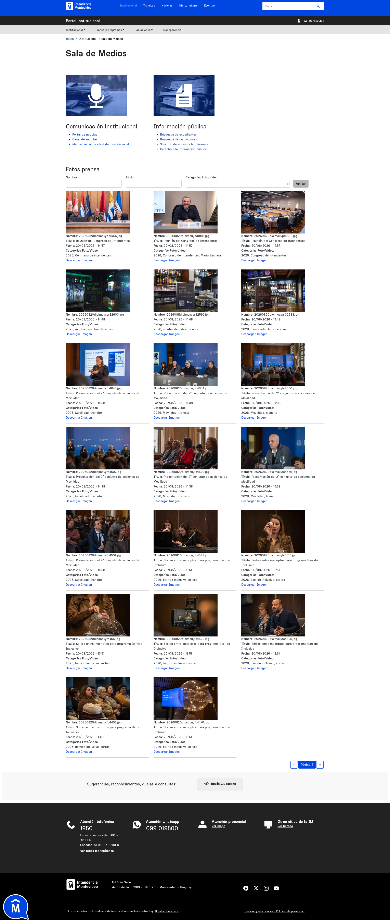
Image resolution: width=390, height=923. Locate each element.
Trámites (149, 5)
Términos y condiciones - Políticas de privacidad (274, 911)
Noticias (166, 5)
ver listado (285, 826)
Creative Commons (167, 911)
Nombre (71, 177)
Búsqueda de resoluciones (178, 139)
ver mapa (218, 826)
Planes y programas (108, 30)
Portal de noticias (84, 134)
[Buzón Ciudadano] (219, 784)
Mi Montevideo (314, 21)
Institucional (128, 5)
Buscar (318, 6)
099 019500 (162, 828)
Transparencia (172, 30)
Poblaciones (142, 30)
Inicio (70, 39)
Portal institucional (83, 20)
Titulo (129, 177)
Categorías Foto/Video (201, 177)
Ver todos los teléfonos (97, 851)
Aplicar (301, 184)
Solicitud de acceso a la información (185, 144)
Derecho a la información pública (183, 149)
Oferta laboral (188, 5)
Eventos (209, 5)
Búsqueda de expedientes (178, 134)
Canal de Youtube (84, 139)
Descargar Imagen (79, 260)
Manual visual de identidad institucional (100, 144)
